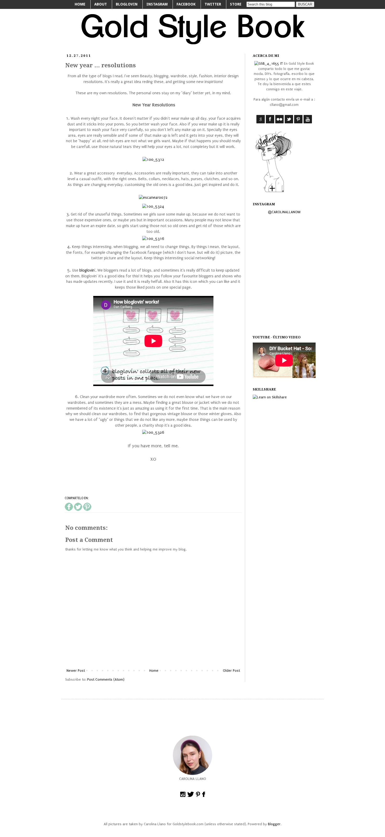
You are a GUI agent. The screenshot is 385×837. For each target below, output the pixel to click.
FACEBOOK (186, 4)
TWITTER (213, 4)
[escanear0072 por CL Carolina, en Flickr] (153, 197)
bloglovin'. (87, 270)
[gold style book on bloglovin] (274, 192)
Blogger (274, 824)
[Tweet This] (78, 510)
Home (153, 671)
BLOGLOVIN (127, 4)
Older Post (231, 671)
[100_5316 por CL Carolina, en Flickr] (153, 238)
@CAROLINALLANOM (284, 212)
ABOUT (100, 4)
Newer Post (76, 671)
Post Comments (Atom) (105, 679)
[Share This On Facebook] (69, 510)
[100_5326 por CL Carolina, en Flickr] (153, 432)
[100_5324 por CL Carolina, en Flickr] (153, 206)
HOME (80, 4)
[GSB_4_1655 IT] (268, 63)
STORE (235, 4)
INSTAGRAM (157, 4)
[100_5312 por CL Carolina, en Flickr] (153, 159)
